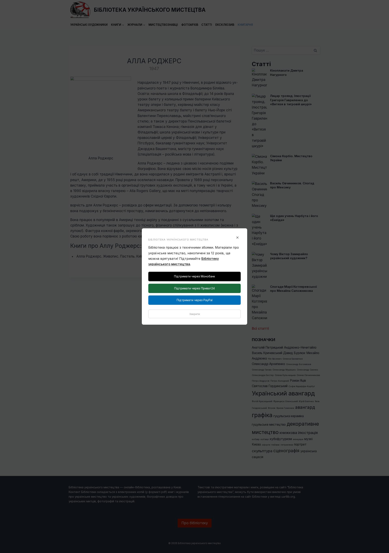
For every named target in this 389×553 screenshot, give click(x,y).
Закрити (194, 314)
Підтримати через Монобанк (194, 276)
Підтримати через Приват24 (194, 288)
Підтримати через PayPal (195, 300)
